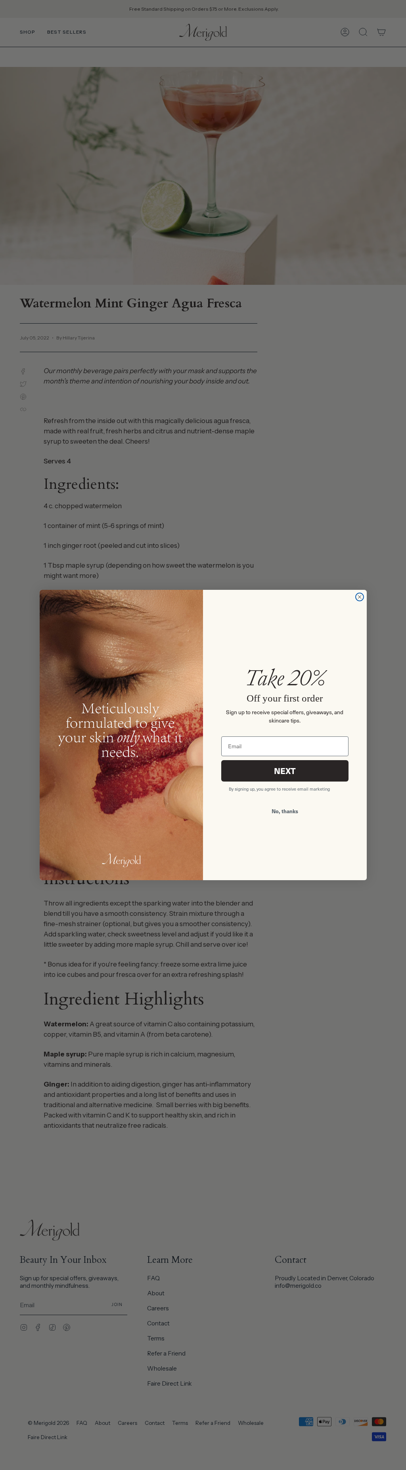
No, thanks (285, 811)
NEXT (285, 770)
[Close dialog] (360, 597)
